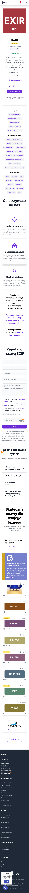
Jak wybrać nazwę (5, 817)
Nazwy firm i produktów (6, 782)
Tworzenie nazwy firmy (6, 847)
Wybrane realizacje (5, 866)
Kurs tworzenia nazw (5, 837)
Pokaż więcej (14, 739)
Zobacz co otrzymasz (14, 91)
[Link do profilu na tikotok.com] (10, 888)
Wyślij (14, 427)
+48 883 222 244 (6, 768)
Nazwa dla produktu (5, 827)
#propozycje (9, 180)
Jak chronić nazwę (5, 822)
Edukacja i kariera (5, 792)
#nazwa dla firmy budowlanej (14, 151)
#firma (21, 176)
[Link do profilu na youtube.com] (16, 888)
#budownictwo (19, 180)
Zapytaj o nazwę (15, 80)
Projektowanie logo (5, 849)
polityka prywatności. (20, 440)
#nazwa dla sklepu (21, 147)
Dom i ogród (3, 790)
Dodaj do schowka (15, 86)
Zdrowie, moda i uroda (6, 805)
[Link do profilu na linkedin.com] (13, 888)
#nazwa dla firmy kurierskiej (14, 143)
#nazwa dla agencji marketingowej (14, 168)
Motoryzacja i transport (6, 802)
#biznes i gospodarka (14, 114)
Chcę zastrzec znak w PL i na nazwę (15, 400)
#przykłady (20, 188)
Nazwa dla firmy (4, 824)
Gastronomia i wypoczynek (7, 797)
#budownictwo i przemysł (14, 118)
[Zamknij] (12, 872)
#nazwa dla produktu (14, 163)
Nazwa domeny (4, 829)
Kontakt (2, 864)
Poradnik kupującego (5, 815)
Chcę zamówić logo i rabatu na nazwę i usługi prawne (14, 409)
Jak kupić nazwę (4, 819)
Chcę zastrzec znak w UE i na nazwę (15, 404)
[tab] (6, 577)
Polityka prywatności (20, 879)
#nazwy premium (14, 122)
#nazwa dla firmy (8, 147)
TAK (7, 881)
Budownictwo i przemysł (6, 787)
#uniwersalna (11, 192)
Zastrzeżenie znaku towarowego (8, 852)
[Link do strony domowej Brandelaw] (14, 874)
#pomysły (18, 184)
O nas (2, 861)
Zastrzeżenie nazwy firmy (6, 832)
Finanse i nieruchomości (6, 795)
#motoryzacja (10, 188)
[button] (14, 29)
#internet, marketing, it (15, 126)
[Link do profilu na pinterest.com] (21, 888)
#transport (10, 184)
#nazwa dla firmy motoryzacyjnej (14, 159)
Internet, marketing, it (5, 800)
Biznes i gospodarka (5, 785)
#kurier (20, 192)
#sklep (7, 176)
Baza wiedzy (3, 834)
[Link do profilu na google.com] (18, 888)
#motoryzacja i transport (14, 131)
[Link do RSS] (24, 888)
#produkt (14, 176)
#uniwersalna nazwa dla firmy (15, 139)
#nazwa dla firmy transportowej (14, 155)
